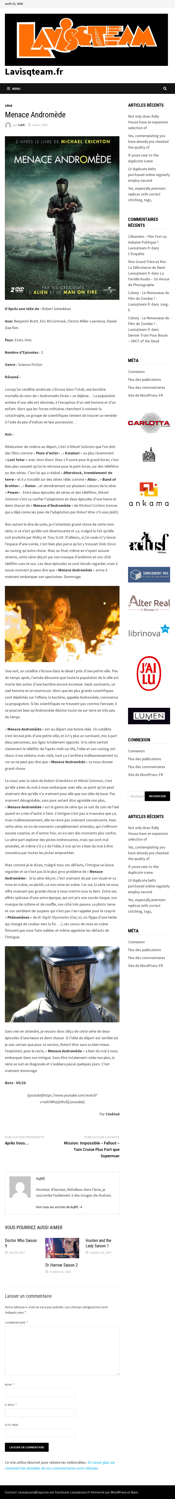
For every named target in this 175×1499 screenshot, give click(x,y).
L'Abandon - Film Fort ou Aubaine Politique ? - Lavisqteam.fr (147, 242)
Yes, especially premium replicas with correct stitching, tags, (147, 194)
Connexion (136, 371)
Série (8, 106)
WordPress (119, 1492)
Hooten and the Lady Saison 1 (98, 1243)
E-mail (11, 1405)
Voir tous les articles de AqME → (59, 1207)
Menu (16, 88)
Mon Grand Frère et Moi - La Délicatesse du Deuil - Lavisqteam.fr (148, 267)
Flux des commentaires (146, 387)
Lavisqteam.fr (34, 71)
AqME (21, 125)
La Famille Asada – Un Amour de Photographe (149, 279)
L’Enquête (136, 253)
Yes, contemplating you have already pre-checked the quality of (148, 141)
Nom (9, 1385)
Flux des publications (144, 379)
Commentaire (16, 1323)
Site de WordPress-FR (145, 395)
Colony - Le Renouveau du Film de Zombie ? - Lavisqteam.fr (148, 298)
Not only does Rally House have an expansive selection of (148, 122)
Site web (11, 1425)
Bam (134, 1492)
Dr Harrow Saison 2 (61, 1265)
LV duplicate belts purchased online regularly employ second (149, 174)
